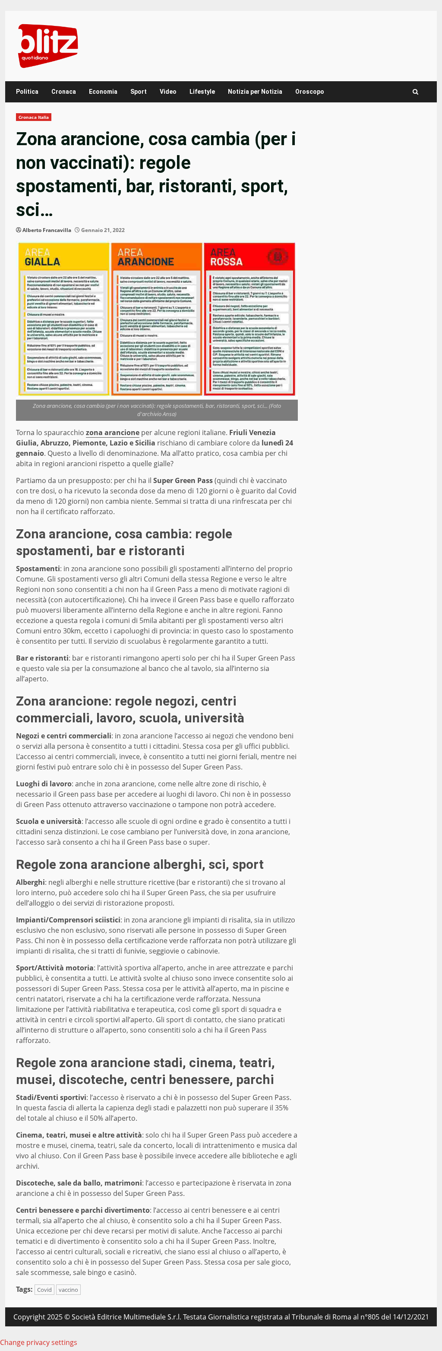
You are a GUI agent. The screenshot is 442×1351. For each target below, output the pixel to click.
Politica (27, 91)
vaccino (68, 1290)
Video (168, 91)
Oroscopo (309, 91)
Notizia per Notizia (255, 91)
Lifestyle (202, 91)
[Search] (415, 91)
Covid (44, 1290)
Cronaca (63, 91)
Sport (138, 91)
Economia (103, 91)
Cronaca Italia (34, 117)
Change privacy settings (38, 1342)
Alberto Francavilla (46, 230)
